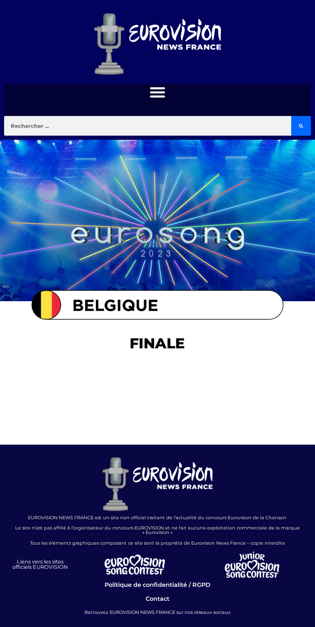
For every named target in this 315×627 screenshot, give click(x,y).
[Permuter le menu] (157, 92)
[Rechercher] (301, 126)
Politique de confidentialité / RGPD (157, 584)
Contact (157, 598)
